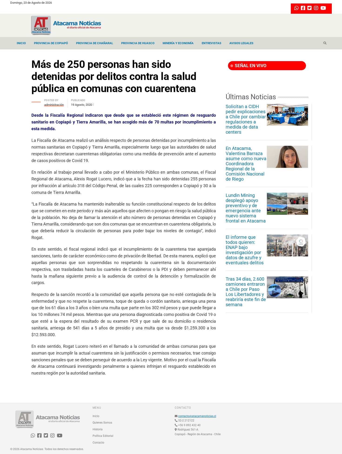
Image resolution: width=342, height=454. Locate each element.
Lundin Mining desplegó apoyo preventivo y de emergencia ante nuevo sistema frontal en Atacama (246, 208)
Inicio (21, 43)
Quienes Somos (102, 422)
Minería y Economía (178, 43)
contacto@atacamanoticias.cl (197, 416)
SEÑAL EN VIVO (250, 65)
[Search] (325, 43)
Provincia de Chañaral (94, 43)
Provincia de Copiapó (51, 43)
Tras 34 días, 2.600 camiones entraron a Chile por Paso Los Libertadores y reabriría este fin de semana (246, 291)
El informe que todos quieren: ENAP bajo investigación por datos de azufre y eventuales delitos (245, 250)
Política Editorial (103, 435)
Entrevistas (211, 43)
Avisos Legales (241, 43)
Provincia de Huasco (137, 43)
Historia (98, 429)
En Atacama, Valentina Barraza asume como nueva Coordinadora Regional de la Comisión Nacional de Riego (246, 164)
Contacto (98, 442)
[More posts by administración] (36, 101)
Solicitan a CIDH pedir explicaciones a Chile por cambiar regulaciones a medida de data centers (246, 119)
